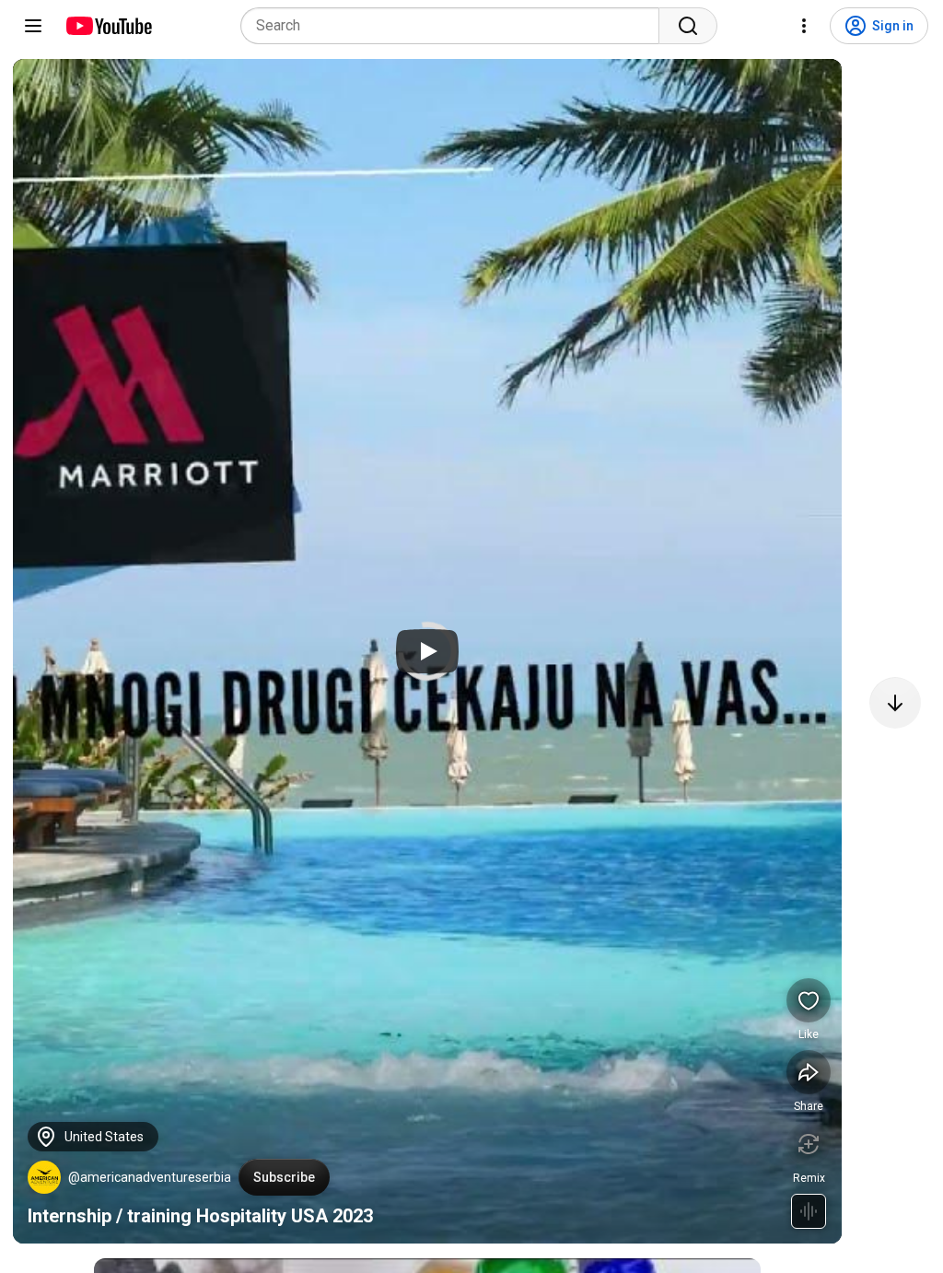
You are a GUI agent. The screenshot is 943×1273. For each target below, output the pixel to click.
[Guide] (33, 26)
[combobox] (455, 26)
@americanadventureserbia (149, 1177)
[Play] (427, 651)
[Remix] (808, 1144)
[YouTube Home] (108, 26)
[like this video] (808, 1000)
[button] (44, 1177)
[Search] (687, 25)
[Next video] (895, 703)
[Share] (808, 1072)
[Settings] (804, 26)
